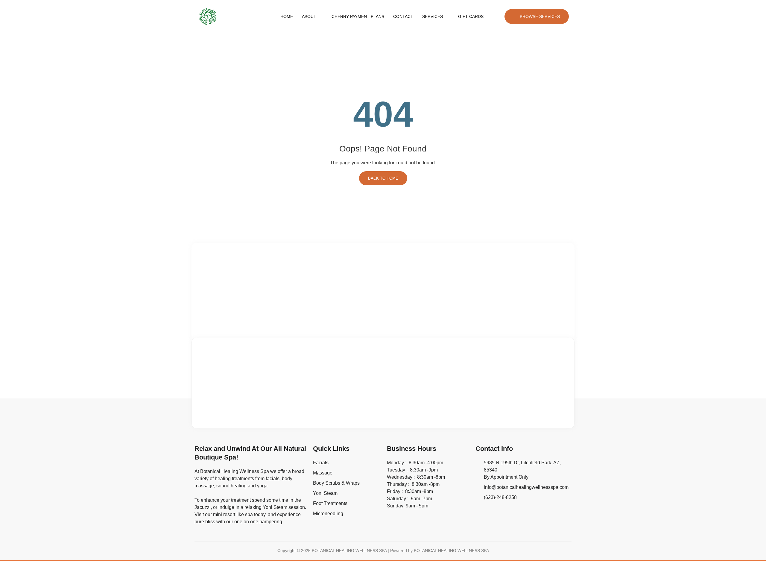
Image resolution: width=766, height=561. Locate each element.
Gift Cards (471, 16)
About (309, 16)
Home (286, 16)
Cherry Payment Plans (358, 16)
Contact (403, 16)
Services (432, 16)
